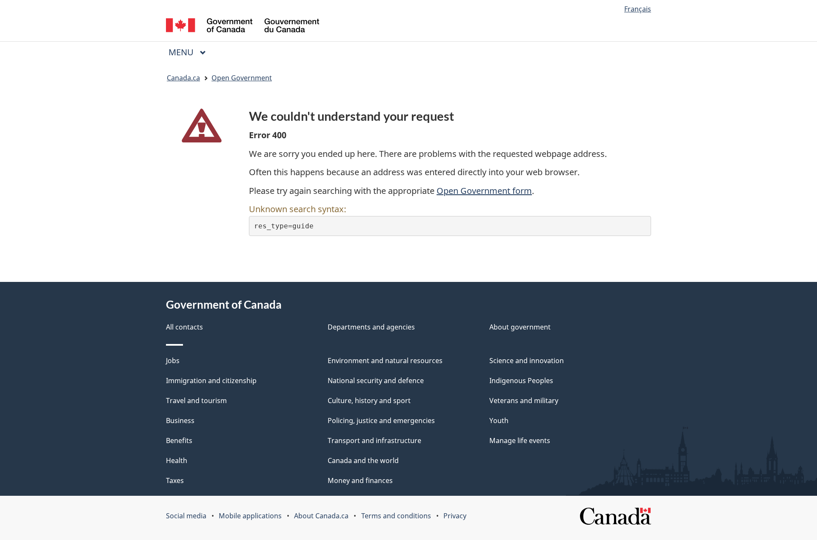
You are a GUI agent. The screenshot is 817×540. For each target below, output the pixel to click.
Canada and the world (363, 460)
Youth (498, 420)
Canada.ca (183, 77)
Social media (186, 515)
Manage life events (519, 440)
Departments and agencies (371, 327)
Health (176, 460)
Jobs (173, 360)
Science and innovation (526, 360)
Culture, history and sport (369, 400)
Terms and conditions (396, 515)
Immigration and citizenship (211, 380)
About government (520, 327)
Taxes (175, 480)
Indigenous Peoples (521, 380)
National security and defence (376, 380)
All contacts (184, 327)
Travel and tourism (196, 400)
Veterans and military (523, 400)
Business (180, 420)
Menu (182, 52)
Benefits (179, 440)
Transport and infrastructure (374, 440)
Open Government (241, 77)
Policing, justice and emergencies (381, 420)
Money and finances (360, 480)
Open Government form (484, 190)
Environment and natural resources (385, 360)
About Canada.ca (321, 515)
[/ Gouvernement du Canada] (242, 26)
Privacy (454, 515)
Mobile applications (250, 515)
